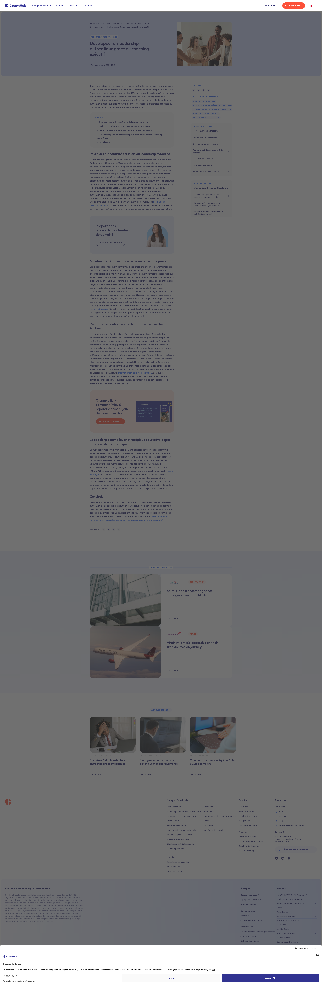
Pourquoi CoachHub (41, 5)
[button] (41, 5)
